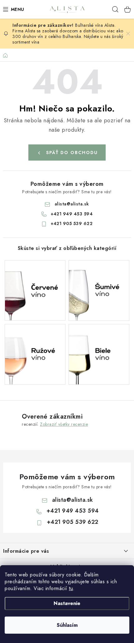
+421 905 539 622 (72, 223)
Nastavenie (67, 603)
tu (71, 588)
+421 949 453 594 (72, 214)
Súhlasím (67, 625)
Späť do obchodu (72, 152)
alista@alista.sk (72, 204)
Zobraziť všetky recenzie (64, 424)
